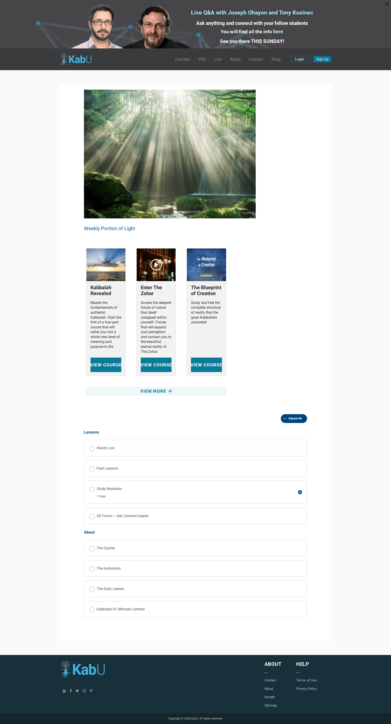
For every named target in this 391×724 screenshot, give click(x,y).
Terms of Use (306, 680)
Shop (276, 59)
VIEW (106, 365)
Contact (256, 59)
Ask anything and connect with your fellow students (252, 23)
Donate (270, 697)
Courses (182, 59)
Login (299, 59)
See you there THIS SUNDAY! (252, 41)
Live (218, 59)
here (278, 31)
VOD (202, 59)
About (235, 59)
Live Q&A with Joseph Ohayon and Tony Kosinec (252, 12)
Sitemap (271, 705)
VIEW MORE (154, 391)
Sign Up (322, 59)
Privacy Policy (306, 689)
